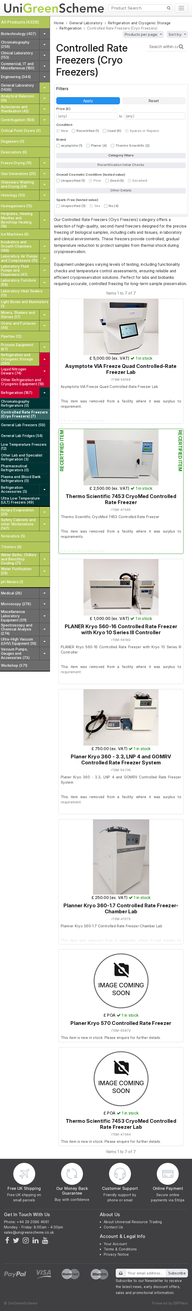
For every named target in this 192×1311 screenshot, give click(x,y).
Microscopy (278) (16, 604)
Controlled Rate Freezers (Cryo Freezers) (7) (24, 414)
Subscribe (177, 1273)
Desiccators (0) (14, 152)
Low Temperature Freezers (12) (24, 446)
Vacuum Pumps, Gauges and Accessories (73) (15, 653)
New (64, 131)
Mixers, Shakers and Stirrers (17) (18, 314)
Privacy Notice (116, 1254)
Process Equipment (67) (17, 347)
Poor (97, 180)
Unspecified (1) (73, 180)
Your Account (115, 1244)
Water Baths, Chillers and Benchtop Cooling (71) (18, 559)
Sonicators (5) (13, 536)
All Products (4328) (20, 22)
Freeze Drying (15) (16, 163)
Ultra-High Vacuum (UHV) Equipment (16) (18, 641)
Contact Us (113, 1227)
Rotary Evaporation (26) (17, 512)
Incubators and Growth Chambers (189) (16, 246)
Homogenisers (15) (16, 206)
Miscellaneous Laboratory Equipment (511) (14, 615)
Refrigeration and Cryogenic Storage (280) (17, 359)
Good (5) (117, 180)
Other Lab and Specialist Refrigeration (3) (21, 457)
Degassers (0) (12, 141)
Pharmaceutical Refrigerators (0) (15, 468)
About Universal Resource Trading (133, 1222)
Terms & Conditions (120, 1249)
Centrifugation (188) (17, 120)
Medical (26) (11, 593)
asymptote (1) (71, 145)
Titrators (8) (11, 547)
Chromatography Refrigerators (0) (15, 403)
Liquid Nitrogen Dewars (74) (13, 371)
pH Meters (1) (12, 582)
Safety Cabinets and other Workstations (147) (18, 524)
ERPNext (181, 1303)
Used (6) (114, 131)
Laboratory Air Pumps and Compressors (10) (19, 258)
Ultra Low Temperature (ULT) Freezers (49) (20, 500)
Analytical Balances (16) (17, 98)
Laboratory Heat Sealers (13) (21, 293)
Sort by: (175, 34)
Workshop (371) (14, 665)
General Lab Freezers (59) (23, 425)
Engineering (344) (16, 77)
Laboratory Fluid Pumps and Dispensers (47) (15, 270)
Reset (154, 101)
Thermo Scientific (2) (133, 145)
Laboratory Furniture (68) (18, 282)
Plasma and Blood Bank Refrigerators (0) (21, 479)
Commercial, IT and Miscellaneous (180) (17, 66)
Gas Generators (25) (18, 173)
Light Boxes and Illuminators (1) (24, 304)
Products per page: (142, 34)
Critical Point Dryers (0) (21, 130)
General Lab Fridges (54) (22, 435)
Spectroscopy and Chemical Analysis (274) (16, 629)
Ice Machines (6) (15, 234)
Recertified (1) (87, 131)
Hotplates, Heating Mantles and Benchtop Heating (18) (17, 219)
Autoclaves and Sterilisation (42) (15, 109)
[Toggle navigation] (181, 8)
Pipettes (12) (11, 336)
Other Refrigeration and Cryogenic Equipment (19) (22, 382)
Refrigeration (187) (16, 392)
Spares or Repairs (144, 131)
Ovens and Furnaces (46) (18, 325)
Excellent (140, 180)
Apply (88, 101)
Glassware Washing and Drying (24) (17, 184)
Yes (97, 206)
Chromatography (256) (15, 44)
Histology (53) (13, 195)
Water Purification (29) (16, 571)
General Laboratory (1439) (17, 87)
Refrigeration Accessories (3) (14, 489)
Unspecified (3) (73, 206)
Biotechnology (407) (18, 34)
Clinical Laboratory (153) (17, 55)
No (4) (113, 206)
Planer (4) (99, 145)
